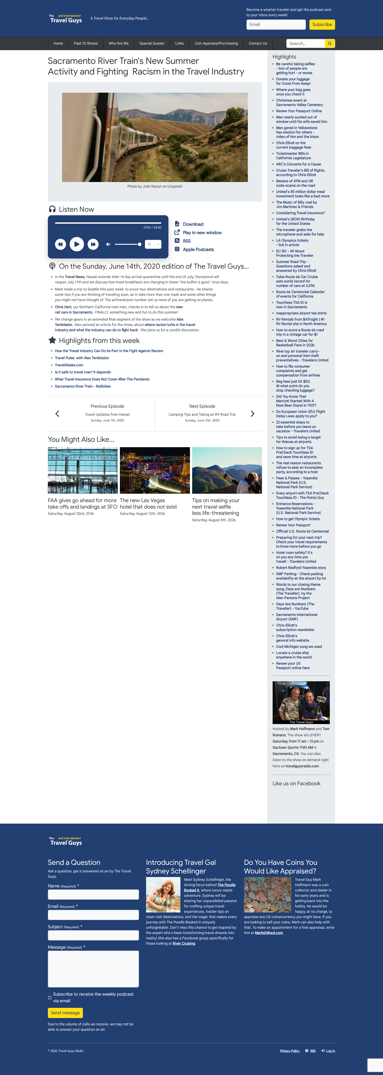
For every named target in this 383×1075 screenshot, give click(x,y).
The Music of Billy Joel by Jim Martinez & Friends (296, 204)
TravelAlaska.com (69, 365)
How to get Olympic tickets (298, 519)
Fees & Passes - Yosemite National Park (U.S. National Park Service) (297, 482)
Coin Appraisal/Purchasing (216, 43)
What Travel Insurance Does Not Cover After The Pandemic (102, 379)
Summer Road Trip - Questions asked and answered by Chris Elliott (296, 266)
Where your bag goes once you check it (293, 92)
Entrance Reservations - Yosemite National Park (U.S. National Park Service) (298, 508)
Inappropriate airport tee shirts (301, 313)
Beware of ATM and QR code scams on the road (295, 183)
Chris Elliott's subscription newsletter (295, 627)
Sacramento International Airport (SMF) (296, 617)
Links (179, 43)
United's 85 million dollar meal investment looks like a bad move (303, 194)
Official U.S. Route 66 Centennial (302, 531)
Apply (330, 43)
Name (62, 886)
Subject (63, 927)
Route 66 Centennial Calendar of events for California (300, 294)
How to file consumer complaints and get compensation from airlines (298, 371)
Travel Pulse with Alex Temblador (82, 358)
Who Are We (119, 43)
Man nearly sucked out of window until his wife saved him (301, 119)
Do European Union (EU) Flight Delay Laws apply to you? (300, 413)
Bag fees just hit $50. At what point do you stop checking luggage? (295, 386)
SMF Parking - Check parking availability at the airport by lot (301, 576)
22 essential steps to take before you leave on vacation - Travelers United (298, 426)
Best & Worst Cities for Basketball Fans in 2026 (295, 343)
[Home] (65, 18)
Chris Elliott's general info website (292, 638)
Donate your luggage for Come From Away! (293, 81)
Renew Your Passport (293, 525)
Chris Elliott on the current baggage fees (293, 145)
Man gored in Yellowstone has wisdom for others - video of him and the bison (297, 132)
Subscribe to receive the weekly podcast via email (93, 997)
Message (65, 947)
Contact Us (258, 43)
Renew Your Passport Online (299, 111)
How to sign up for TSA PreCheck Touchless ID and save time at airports (296, 452)
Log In (330, 1051)
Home (58, 43)
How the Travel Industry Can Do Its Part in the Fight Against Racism (109, 351)
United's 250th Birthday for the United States (295, 221)
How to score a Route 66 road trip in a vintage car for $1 (300, 332)
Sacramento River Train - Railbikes (83, 386)
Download (193, 224)
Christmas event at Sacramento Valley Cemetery (299, 102)
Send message (65, 1013)
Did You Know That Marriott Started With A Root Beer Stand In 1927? (296, 401)
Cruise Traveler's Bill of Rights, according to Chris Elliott (300, 172)
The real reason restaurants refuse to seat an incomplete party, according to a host (299, 467)
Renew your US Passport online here (293, 665)
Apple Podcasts (198, 249)
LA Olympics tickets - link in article (292, 242)
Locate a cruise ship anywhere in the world (294, 655)
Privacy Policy (289, 1051)
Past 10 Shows (86, 43)
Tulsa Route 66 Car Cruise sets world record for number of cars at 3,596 (297, 281)
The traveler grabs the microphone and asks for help (300, 232)
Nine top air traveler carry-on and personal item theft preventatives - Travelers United (302, 355)
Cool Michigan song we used (299, 646)
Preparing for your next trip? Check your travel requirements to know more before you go (301, 542)
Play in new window (202, 232)
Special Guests (152, 43)
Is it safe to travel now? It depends (83, 372)
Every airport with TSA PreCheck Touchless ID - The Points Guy (302, 495)
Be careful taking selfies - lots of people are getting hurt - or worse (295, 68)
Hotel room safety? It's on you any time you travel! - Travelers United (296, 557)
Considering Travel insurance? (300, 213)
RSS (187, 241)
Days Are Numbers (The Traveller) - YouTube (295, 606)
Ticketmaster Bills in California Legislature (293, 155)
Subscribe (322, 24)
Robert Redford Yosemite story (301, 568)
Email (61, 906)
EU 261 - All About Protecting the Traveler (294, 253)
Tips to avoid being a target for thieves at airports (298, 439)
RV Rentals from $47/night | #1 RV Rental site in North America (301, 321)
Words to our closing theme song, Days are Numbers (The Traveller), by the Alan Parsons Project (298, 591)
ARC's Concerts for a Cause (298, 164)
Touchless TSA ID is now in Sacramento (291, 304)
